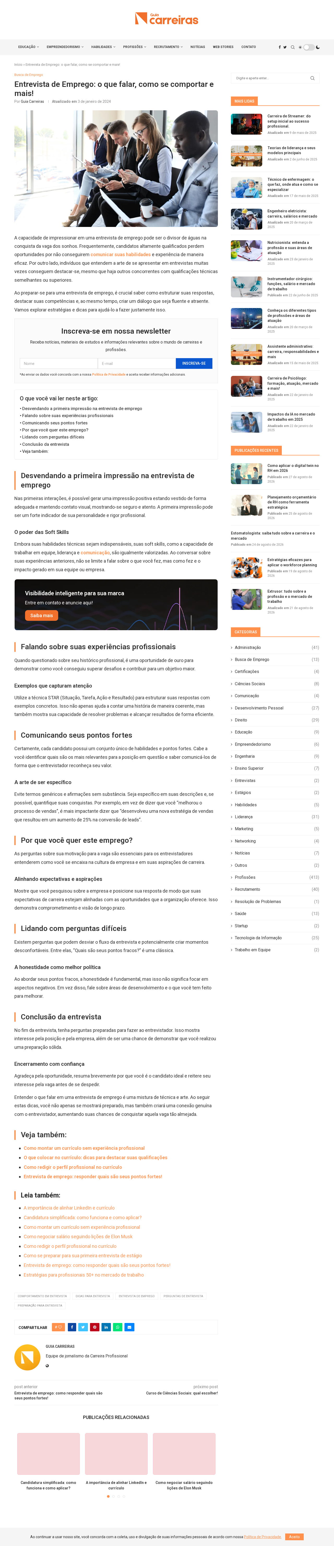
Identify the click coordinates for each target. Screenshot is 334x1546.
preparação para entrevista (40, 1305)
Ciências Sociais (277, 683)
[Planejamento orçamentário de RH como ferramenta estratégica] (246, 505)
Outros (277, 865)
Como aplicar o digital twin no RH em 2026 (293, 468)
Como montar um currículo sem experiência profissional (84, 1148)
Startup (277, 925)
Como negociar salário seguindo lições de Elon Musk (78, 1236)
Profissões (133, 47)
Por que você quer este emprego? (55, 430)
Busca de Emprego (277, 659)
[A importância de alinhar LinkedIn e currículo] (116, 1454)
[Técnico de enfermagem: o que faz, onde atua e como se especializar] (246, 187)
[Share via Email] (129, 1327)
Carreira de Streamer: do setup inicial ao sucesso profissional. (289, 121)
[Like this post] (60, 1327)
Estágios (277, 792)
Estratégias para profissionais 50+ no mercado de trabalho (84, 1275)
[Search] (292, 47)
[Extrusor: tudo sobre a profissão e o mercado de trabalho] (246, 599)
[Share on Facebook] (72, 1327)
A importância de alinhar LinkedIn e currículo (69, 1208)
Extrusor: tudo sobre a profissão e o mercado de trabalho (289, 596)
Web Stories (223, 47)
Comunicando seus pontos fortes (55, 422)
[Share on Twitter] (83, 1327)
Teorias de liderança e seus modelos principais (291, 150)
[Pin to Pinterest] (94, 1327)
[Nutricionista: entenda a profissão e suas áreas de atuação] (246, 250)
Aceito (294, 1537)
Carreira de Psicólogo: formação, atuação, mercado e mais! (292, 383)
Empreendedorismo (63, 47)
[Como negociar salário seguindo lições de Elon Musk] (184, 1454)
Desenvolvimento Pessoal (277, 708)
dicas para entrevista (93, 1296)
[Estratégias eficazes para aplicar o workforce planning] (246, 567)
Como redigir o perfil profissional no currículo (73, 1167)
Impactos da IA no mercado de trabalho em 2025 (291, 417)
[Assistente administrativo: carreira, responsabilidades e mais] (246, 354)
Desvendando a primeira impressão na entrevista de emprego (82, 408)
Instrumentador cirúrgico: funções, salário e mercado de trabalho (291, 284)
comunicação (95, 552)
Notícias (197, 47)
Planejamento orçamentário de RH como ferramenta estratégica (291, 502)
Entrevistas (277, 780)
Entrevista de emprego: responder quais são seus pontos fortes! (93, 1176)
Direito (277, 720)
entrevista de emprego (137, 1296)
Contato (248, 47)
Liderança (277, 816)
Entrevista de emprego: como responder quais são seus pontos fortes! (97, 1265)
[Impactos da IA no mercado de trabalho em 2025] (246, 422)
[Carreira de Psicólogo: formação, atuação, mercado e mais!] (246, 386)
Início (18, 65)
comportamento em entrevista (42, 1296)
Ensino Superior (277, 768)
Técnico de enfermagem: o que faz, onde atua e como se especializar (292, 184)
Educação (26, 47)
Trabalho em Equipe (277, 949)
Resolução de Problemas (277, 901)
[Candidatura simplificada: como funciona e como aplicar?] (48, 1454)
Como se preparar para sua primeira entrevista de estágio (83, 1255)
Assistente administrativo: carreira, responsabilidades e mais (293, 351)
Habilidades (101, 47)
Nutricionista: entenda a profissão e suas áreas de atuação (289, 247)
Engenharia (277, 756)
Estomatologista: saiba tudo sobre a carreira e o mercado (273, 535)
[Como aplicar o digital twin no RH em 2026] (246, 473)
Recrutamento (166, 47)
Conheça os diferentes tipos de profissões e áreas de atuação (291, 315)
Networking (277, 841)
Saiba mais (41, 615)
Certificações (277, 671)
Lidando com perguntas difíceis (53, 437)
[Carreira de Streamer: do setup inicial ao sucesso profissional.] (246, 124)
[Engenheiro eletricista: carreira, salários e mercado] (246, 219)
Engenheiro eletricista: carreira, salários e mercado (292, 213)
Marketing (277, 828)
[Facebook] (280, 47)
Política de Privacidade (109, 374)
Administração (277, 647)
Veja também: (35, 451)
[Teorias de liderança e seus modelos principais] (246, 156)
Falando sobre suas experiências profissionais (68, 415)
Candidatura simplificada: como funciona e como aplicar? (83, 1217)
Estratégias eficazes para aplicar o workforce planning (292, 562)
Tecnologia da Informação (277, 937)
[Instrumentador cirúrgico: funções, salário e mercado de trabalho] (246, 286)
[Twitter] (285, 47)
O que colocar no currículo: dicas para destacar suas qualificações (96, 1157)
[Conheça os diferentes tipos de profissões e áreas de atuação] (246, 318)
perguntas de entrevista (183, 1296)
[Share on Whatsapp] (117, 1327)
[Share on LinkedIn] (106, 1327)
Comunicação (277, 695)
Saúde (277, 913)
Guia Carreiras (32, 101)
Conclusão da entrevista (45, 444)
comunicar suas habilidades (121, 254)
